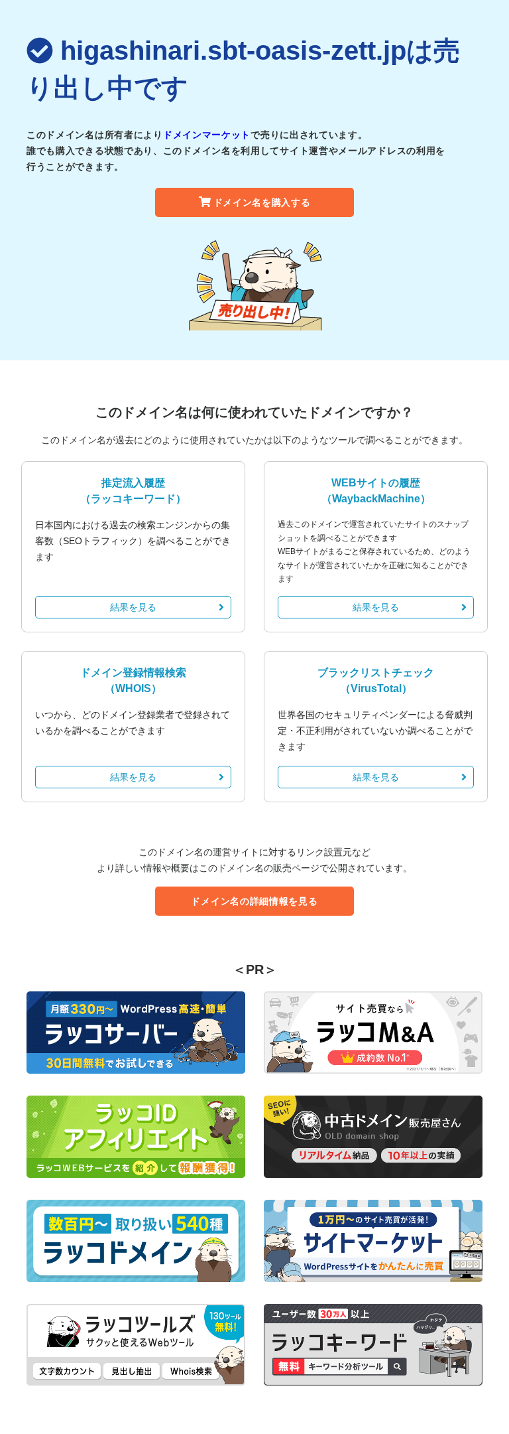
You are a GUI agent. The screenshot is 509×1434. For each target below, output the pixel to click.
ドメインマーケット (207, 134)
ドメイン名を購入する (262, 202)
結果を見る (133, 607)
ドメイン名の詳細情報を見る (254, 901)
